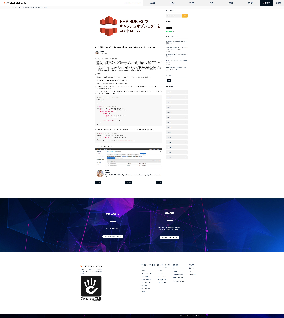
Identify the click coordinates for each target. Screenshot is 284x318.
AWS (169, 80)
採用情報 (231, 3)
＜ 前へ (98, 182)
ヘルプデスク (160, 270)
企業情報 (152, 3)
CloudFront (123, 62)
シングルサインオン (146, 288)
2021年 (169, 117)
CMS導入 (143, 267)
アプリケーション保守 (162, 267)
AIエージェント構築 (162, 282)
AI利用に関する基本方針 (178, 281)
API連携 (143, 291)
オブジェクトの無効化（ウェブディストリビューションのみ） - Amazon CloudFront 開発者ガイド (123, 77)
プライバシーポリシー (178, 274)
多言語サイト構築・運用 (146, 279)
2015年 (169, 147)
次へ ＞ (159, 182)
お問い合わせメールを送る (113, 236)
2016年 (169, 142)
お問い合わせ (266, 3)
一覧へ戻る (128, 182)
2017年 (169, 137)
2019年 (169, 127)
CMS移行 (143, 270)
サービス (172, 3)
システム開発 (144, 285)
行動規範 (175, 271)
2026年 (169, 92)
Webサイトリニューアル (147, 273)
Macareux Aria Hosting (163, 276)
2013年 (169, 157)
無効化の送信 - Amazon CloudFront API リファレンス (112, 80)
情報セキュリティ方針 (178, 277)
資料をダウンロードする (169, 237)
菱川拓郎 (107, 170)
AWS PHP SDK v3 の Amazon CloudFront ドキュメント (112, 83)
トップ (10, 7)
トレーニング (160, 273)
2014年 (169, 152)
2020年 (169, 122)
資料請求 (250, 3)
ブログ (211, 3)
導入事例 (191, 3)
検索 (185, 15)
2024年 (169, 102)
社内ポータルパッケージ (146, 282)
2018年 (169, 132)
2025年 (169, 97)
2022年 (169, 112)
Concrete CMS (177, 268)
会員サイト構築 (145, 276)
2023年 (169, 107)
